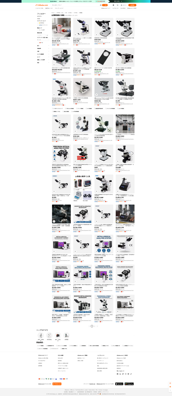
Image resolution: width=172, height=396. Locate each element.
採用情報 (40, 365)
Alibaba (52, 12)
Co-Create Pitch (41, 360)
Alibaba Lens (41, 383)
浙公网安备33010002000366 (108, 394)
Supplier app (92, 383)
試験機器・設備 (60, 12)
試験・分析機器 (68, 12)
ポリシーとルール (61, 370)
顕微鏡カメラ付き (57, 111)
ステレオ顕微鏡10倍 (116, 345)
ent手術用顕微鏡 (76, 111)
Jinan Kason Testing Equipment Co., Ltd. (124, 43)
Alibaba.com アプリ (101, 383)
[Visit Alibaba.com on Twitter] (123, 374)
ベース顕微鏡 (41, 345)
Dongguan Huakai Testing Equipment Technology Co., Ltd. (61, 170)
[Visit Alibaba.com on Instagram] (125, 374)
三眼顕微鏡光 (83, 345)
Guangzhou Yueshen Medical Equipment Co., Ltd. (82, 73)
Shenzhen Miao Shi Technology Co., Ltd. (60, 43)
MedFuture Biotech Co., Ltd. (58, 140)
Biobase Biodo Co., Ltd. (57, 200)
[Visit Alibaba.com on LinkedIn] (120, 374)
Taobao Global (91, 389)
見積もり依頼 (80, 360)
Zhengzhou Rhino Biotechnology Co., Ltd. (124, 103)
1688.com (72, 389)
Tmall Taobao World (79, 389)
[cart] (118, 5)
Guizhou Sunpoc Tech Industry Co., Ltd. (81, 170)
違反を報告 (99, 370)
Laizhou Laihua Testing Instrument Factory (124, 73)
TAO (96, 389)
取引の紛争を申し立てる (102, 363)
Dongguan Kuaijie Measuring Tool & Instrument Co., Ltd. (61, 72)
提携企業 (119, 368)
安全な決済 (60, 358)
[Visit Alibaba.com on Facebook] (117, 374)
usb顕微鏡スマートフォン (128, 345)
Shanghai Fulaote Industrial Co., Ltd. (101, 103)
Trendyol (100, 389)
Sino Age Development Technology (80, 102)
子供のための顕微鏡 (70, 108)
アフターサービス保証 (62, 365)
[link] (170, 383)
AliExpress (67, 389)
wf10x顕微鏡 (89, 108)
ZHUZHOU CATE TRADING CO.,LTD (80, 139)
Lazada (86, 389)
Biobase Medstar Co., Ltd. (99, 170)
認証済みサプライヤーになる (123, 365)
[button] (101, 5)
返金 (98, 365)
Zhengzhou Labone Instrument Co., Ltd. (81, 43)
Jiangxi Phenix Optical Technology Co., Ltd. (103, 140)
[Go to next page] (97, 326)
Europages (105, 389)
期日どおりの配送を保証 (63, 363)
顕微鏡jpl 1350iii (106, 345)
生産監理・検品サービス (63, 368)
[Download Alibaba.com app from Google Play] (129, 384)
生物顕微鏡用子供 (50, 345)
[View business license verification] (98, 394)
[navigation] (43, 169)
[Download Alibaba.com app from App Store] (119, 384)
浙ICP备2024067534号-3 (120, 394)
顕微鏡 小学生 (64, 348)
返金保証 (60, 360)
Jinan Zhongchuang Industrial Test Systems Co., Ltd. (125, 139)
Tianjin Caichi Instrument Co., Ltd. (123, 170)
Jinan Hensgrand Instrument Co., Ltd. (102, 42)
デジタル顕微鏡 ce (73, 345)
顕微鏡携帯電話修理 (99, 108)
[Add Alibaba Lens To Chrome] (56, 384)
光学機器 (75, 12)
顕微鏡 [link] (80, 12)
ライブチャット (100, 360)
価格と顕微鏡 (66, 111)
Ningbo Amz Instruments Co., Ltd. (101, 73)
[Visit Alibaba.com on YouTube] (128, 374)
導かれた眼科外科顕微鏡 (94, 345)
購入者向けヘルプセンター (102, 358)
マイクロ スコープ (54, 348)
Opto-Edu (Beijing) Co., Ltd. (57, 103)
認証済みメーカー (81, 358)
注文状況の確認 (120, 363)
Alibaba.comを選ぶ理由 (43, 358)
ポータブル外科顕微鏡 (111, 108)
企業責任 (40, 363)
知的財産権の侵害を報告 (102, 368)
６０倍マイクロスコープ (58, 108)
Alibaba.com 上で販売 (121, 358)
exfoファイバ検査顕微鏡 (43, 348)
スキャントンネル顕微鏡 (62, 345)
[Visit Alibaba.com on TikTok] (131, 374)
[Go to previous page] (89, 326)
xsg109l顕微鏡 (121, 108)
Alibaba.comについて (43, 355)
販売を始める (119, 360)
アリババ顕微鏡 (80, 108)
